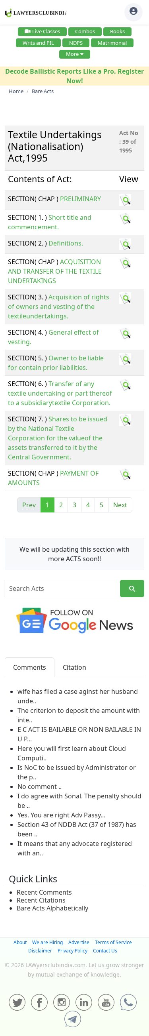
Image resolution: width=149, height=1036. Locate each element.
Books (117, 31)
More (72, 53)
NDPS (76, 42)
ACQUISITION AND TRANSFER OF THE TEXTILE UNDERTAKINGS (55, 271)
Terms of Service (113, 942)
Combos (85, 31)
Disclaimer (40, 950)
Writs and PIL (38, 42)
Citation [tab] (74, 667)
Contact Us (105, 950)
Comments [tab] (29, 667)
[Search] (132, 589)
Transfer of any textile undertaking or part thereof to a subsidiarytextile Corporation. (60, 393)
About (20, 942)
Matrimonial (112, 42)
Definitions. (65, 243)
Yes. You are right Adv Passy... (61, 815)
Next (120, 505)
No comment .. (39, 786)
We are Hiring (47, 942)
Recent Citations (41, 900)
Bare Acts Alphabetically (52, 908)
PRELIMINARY (80, 198)
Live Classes (46, 31)
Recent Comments (44, 892)
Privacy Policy (72, 950)
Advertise (78, 942)
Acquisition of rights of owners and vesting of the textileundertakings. (58, 306)
